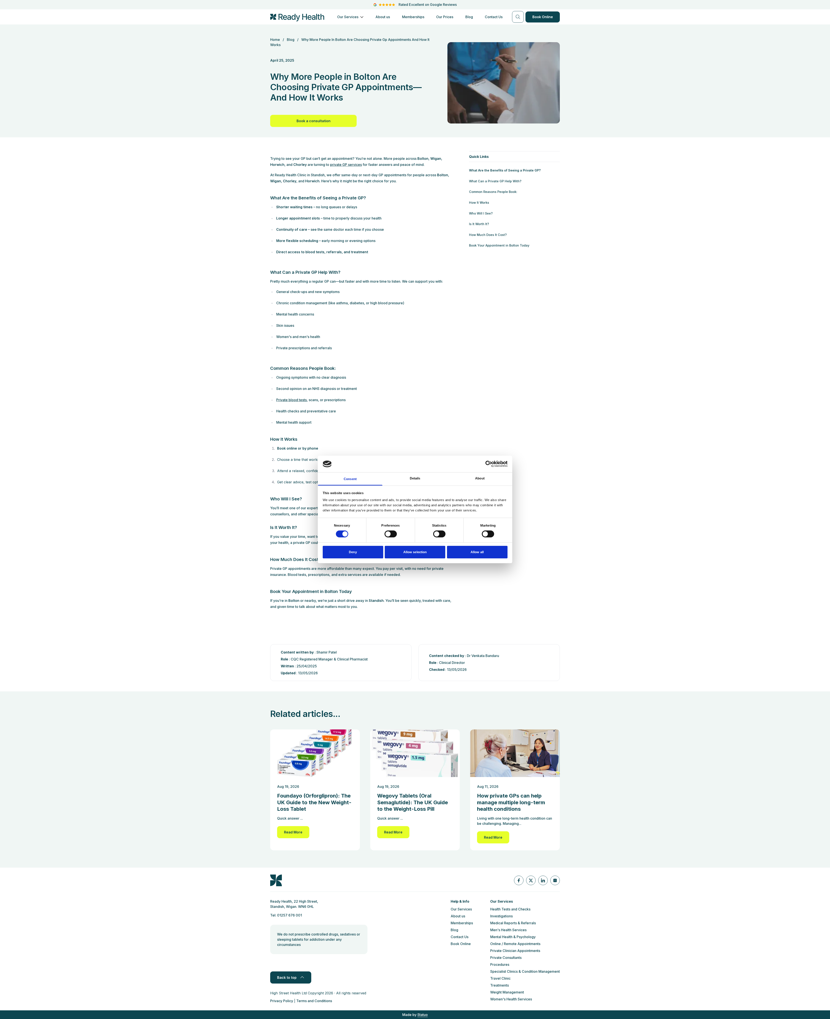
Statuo (422, 1015)
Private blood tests (291, 400)
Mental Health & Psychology (513, 937)
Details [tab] (415, 478)
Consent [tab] (350, 479)
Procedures (499, 964)
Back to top (287, 977)
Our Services (347, 17)
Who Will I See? (481, 213)
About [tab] (480, 478)
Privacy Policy (281, 1001)
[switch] (391, 533)
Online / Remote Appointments (515, 944)
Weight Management (507, 992)
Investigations (501, 916)
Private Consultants (506, 957)
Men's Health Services (508, 930)
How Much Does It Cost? (488, 235)
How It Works (479, 202)
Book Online (542, 17)
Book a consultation (313, 121)
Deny (353, 552)
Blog (469, 17)
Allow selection (415, 552)
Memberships (413, 17)
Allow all (477, 552)
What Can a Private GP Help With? (495, 181)
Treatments (499, 985)
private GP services (346, 164)
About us (382, 17)
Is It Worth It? (479, 224)
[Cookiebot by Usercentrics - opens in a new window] (489, 464)
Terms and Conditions (314, 1001)
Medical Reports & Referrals (513, 923)
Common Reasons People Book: (493, 192)
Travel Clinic (500, 978)
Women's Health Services (511, 999)
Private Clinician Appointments (515, 951)
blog (290, 39)
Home (275, 39)
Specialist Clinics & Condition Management (525, 971)
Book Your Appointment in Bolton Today (499, 245)
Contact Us (494, 17)
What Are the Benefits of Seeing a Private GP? (505, 170)
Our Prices (444, 17)
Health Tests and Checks (510, 909)
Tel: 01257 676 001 (286, 915)
